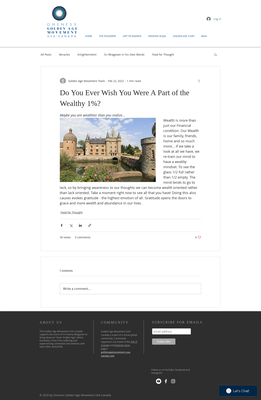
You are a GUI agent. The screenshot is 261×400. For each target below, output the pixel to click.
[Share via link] (90, 225)
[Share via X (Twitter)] (71, 225)
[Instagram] (173, 381)
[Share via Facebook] (61, 225)
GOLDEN (57, 28)
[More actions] (199, 81)
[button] (215, 54)
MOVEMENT (62, 32)
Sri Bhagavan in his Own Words (124, 54)
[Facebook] (166, 381)
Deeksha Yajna (122, 345)
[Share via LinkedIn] (80, 225)
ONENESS (62, 24)
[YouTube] (158, 381)
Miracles (64, 54)
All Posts (46, 54)
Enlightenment (87, 54)
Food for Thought (163, 54)
